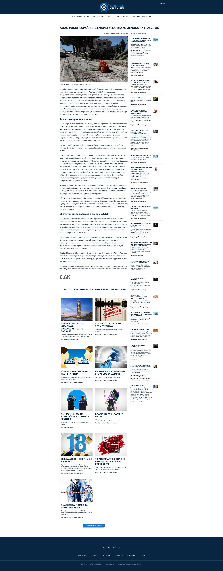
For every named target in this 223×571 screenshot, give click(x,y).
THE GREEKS (126, 16)
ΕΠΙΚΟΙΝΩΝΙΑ (131, 555)
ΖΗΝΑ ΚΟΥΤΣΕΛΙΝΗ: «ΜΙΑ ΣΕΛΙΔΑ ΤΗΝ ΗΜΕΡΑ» (138, 297)
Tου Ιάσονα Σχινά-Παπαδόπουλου (115, 33)
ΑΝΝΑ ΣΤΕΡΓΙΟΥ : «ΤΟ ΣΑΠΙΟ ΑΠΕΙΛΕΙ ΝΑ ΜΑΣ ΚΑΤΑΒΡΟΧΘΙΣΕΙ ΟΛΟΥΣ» (139, 132)
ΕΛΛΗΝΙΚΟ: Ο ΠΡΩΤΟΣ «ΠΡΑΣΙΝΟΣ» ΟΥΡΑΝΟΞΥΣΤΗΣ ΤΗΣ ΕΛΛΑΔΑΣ (72, 327)
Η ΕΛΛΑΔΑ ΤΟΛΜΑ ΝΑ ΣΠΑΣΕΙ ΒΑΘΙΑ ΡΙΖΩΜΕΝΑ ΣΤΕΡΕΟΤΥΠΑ (140, 366)
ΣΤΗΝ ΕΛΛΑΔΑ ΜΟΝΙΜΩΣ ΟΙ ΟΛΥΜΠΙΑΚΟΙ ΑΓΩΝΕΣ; (139, 64)
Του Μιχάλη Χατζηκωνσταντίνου (72, 473)
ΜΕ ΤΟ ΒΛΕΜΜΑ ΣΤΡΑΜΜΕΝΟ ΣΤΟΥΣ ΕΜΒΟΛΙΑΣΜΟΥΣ (110, 372)
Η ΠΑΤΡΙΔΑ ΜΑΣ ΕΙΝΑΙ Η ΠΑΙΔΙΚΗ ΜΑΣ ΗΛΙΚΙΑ (140, 207)
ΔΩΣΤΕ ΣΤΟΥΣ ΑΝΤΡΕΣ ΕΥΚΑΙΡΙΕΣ (137, 279)
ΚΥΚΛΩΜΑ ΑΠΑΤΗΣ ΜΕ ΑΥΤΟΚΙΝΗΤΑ (137, 346)
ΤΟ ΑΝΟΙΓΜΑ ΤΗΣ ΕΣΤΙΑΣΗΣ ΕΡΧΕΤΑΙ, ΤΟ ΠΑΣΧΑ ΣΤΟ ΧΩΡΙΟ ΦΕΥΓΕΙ (110, 461)
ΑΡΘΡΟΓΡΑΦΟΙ (107, 555)
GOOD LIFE (111, 16)
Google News (85, 266)
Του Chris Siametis (67, 427)
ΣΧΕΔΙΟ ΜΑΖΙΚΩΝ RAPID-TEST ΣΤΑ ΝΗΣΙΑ (74, 372)
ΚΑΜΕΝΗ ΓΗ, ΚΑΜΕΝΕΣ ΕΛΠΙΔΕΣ (140, 329)
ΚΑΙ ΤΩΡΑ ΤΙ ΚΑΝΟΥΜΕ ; (138, 188)
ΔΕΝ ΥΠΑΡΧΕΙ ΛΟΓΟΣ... (137, 385)
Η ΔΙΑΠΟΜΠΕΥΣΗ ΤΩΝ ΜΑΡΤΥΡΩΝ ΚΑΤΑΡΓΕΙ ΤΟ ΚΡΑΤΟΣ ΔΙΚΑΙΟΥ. (138, 111)
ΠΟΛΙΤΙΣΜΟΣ (94, 16)
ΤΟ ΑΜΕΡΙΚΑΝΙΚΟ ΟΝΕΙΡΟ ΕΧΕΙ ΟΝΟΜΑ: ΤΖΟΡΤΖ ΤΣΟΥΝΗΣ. (140, 81)
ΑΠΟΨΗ (79, 16)
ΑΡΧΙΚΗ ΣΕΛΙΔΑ (82, 555)
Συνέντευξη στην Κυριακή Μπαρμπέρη (139, 149)
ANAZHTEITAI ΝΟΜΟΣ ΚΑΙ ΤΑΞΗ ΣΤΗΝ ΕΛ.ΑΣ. (74, 506)
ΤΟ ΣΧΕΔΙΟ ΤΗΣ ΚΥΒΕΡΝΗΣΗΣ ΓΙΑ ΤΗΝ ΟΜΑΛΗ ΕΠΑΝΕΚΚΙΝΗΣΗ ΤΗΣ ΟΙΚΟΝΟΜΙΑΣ (141, 314)
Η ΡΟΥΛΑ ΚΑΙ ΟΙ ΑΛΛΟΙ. (137, 98)
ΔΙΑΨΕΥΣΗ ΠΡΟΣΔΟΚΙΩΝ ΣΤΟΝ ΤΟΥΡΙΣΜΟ (108, 324)
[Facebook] (127, 33)
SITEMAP (142, 555)
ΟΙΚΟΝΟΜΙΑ (102, 16)
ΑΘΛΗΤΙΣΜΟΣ (136, 16)
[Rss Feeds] (119, 547)
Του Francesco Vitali (136, 75)
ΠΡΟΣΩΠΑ (119, 16)
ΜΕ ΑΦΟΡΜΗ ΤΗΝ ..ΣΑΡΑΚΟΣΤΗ (140, 155)
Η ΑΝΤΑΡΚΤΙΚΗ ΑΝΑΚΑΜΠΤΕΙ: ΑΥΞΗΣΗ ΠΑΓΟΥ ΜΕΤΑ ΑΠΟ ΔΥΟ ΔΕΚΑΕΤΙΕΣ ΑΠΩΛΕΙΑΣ (140, 40)
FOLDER (148, 16)
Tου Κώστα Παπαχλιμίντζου (139, 324)
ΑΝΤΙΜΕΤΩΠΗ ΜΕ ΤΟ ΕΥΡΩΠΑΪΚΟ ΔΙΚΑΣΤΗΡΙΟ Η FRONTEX (75, 416)
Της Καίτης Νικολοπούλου (69, 339)
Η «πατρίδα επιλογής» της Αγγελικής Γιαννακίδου (139, 262)
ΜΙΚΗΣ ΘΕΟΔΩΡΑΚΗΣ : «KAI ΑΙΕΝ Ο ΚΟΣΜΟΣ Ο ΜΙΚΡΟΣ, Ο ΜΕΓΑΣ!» (140, 225)
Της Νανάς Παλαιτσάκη (138, 92)
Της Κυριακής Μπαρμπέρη (139, 182)
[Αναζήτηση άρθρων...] (75, 16)
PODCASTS (94, 555)
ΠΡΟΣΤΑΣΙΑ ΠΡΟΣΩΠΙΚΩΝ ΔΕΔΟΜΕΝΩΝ (130, 564)
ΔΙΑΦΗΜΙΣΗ (119, 555)
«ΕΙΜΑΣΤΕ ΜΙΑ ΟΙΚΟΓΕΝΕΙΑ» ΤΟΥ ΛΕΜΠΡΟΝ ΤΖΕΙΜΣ (141, 168)
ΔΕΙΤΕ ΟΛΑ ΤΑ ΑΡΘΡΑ (94, 525)
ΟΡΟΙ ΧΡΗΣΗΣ (109, 564)
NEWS (143, 16)
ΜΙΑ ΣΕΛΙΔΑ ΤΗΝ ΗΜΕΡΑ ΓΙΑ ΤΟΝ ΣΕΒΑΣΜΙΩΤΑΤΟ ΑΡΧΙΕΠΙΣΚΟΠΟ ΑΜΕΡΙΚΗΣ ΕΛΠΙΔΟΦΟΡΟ (141, 244)
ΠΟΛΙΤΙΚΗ (86, 16)
